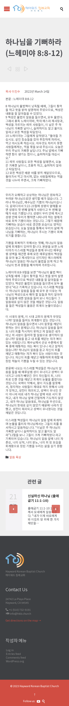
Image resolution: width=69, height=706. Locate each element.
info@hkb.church (20, 613)
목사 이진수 (13, 91)
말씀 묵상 (15, 457)
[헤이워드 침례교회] (36, 9)
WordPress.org (15, 661)
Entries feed (13, 654)
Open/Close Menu (7, 9)
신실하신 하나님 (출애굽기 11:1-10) (43, 498)
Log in (10, 650)
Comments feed (16, 657)
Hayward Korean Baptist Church (39, 686)
